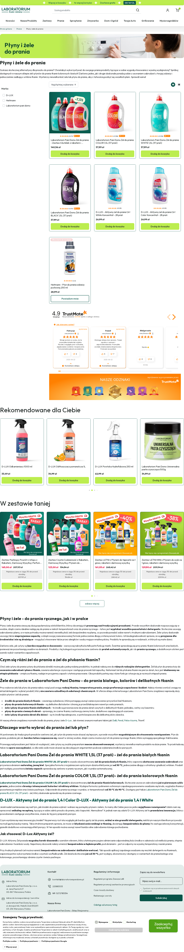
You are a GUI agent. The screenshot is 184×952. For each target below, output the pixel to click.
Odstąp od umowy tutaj (105, 904)
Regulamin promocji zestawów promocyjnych (114, 884)
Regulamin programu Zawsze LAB (109, 879)
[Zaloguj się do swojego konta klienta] (167, 10)
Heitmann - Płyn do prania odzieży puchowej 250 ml (68, 286)
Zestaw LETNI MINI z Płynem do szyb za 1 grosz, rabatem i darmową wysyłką (162, 561)
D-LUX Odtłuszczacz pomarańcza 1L (67, 466)
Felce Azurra (130, 720)
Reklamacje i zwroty (103, 895)
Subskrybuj (161, 897)
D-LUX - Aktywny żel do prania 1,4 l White (114, 800)
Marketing (131, 922)
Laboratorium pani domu (18, 105)
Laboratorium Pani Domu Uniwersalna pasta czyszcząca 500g (161, 468)
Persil (120, 720)
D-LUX (9, 95)
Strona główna (6, 29)
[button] (177, 10)
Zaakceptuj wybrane (119, 929)
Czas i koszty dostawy (104, 890)
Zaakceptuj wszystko (163, 926)
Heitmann (11, 100)
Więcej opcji (11, 947)
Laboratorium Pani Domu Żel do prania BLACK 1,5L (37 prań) (70, 214)
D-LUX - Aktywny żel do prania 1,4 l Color (38, 800)
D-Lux (68, 720)
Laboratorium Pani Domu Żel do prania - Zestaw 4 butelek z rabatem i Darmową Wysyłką (70, 142)
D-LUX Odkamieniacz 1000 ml (17, 466)
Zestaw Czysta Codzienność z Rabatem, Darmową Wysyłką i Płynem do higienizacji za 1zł (68, 561)
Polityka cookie (10, 941)
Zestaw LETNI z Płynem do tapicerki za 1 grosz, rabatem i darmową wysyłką (115, 561)
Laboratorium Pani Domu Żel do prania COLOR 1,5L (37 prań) (115, 141)
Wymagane (103, 922)
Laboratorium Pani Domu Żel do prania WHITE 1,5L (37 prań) (160, 141)
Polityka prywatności (29, 941)
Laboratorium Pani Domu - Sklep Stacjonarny (68, 910)
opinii (87, 317)
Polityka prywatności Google (54, 941)
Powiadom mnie (70, 298)
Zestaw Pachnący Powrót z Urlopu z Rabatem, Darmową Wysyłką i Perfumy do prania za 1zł (22, 561)
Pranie (19, 29)
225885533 (57, 886)
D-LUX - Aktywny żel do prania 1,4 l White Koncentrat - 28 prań (113, 213)
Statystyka (117, 922)
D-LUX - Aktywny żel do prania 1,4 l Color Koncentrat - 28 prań (158, 213)
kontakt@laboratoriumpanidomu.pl (68, 879)
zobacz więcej (92, 603)
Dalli (114, 720)
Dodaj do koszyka (70, 153)
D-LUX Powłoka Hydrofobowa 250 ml (114, 466)
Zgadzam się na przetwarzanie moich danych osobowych (161, 889)
